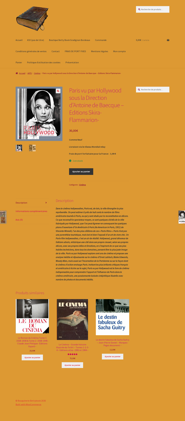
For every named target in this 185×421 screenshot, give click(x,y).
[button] (58, 91)
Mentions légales (99, 51)
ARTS (29, 73)
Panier (19, 62)
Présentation (72, 62)
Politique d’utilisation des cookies (43, 62)
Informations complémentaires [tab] (31, 211)
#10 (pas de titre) (35, 40)
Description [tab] (21, 202)
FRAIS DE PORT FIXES (75, 51)
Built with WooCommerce (28, 404)
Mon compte (119, 51)
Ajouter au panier (81, 171)
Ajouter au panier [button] (32, 357)
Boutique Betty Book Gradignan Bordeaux (69, 40)
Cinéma (37, 73)
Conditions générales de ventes (31, 51)
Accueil (19, 40)
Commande (101, 40)
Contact (56, 51)
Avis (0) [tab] (19, 219)
